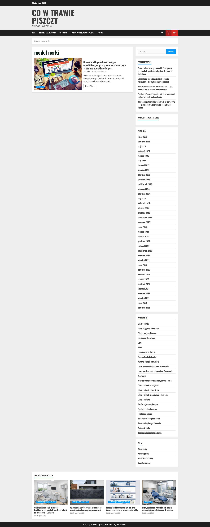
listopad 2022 (143, 246)
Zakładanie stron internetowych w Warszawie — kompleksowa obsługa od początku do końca (156, 104)
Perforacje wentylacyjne (148, 404)
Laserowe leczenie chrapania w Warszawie (155, 371)
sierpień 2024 (144, 189)
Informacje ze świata (47, 32)
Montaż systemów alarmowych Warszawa (154, 380)
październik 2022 (145, 250)
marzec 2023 (143, 231)
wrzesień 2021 (144, 293)
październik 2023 (145, 217)
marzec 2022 (143, 279)
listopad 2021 (143, 288)
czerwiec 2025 (144, 174)
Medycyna (63, 32)
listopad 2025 (143, 165)
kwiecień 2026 (144, 151)
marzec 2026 (143, 155)
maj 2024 (142, 198)
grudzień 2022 (144, 241)
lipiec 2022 (142, 265)
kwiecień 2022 (144, 274)
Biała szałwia (143, 323)
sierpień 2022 (143, 260)
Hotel (100, 32)
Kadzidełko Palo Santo (147, 356)
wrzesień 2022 (144, 255)
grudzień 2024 (144, 179)
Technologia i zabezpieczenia (82, 32)
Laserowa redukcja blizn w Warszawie (153, 366)
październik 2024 (145, 184)
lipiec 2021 (142, 302)
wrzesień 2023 (144, 222)
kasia (87, 72)
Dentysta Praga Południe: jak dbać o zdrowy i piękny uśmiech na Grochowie (156, 96)
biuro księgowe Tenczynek (148, 328)
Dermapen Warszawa (146, 337)
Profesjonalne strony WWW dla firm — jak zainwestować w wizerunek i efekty (155, 88)
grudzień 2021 (144, 283)
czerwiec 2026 (144, 141)
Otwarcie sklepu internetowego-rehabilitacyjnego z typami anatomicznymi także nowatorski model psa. (58, 74)
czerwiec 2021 (144, 307)
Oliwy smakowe (144, 399)
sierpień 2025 (143, 170)
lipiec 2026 (142, 136)
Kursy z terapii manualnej (148, 361)
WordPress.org (144, 463)
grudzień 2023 (144, 212)
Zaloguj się (142, 448)
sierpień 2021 (143, 298)
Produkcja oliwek (145, 413)
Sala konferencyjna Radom (149, 418)
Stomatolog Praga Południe (149, 423)
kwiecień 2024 (144, 203)
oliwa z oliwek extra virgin (148, 390)
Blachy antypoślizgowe (147, 333)
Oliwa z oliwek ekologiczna (148, 385)
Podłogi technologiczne (147, 409)
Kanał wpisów (143, 453)
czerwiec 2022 (144, 269)
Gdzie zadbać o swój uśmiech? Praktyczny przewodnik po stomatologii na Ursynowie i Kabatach (155, 71)
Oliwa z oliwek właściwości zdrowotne (153, 394)
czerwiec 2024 (144, 193)
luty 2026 (142, 160)
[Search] (162, 32)
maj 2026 (142, 146)
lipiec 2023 (142, 227)
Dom (33, 32)
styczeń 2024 (143, 208)
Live (174, 32)
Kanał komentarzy (145, 458)
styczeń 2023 (143, 236)
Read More (89, 86)
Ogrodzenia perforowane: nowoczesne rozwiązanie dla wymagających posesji (153, 80)
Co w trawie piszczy (53, 16)
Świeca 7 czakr (144, 428)
